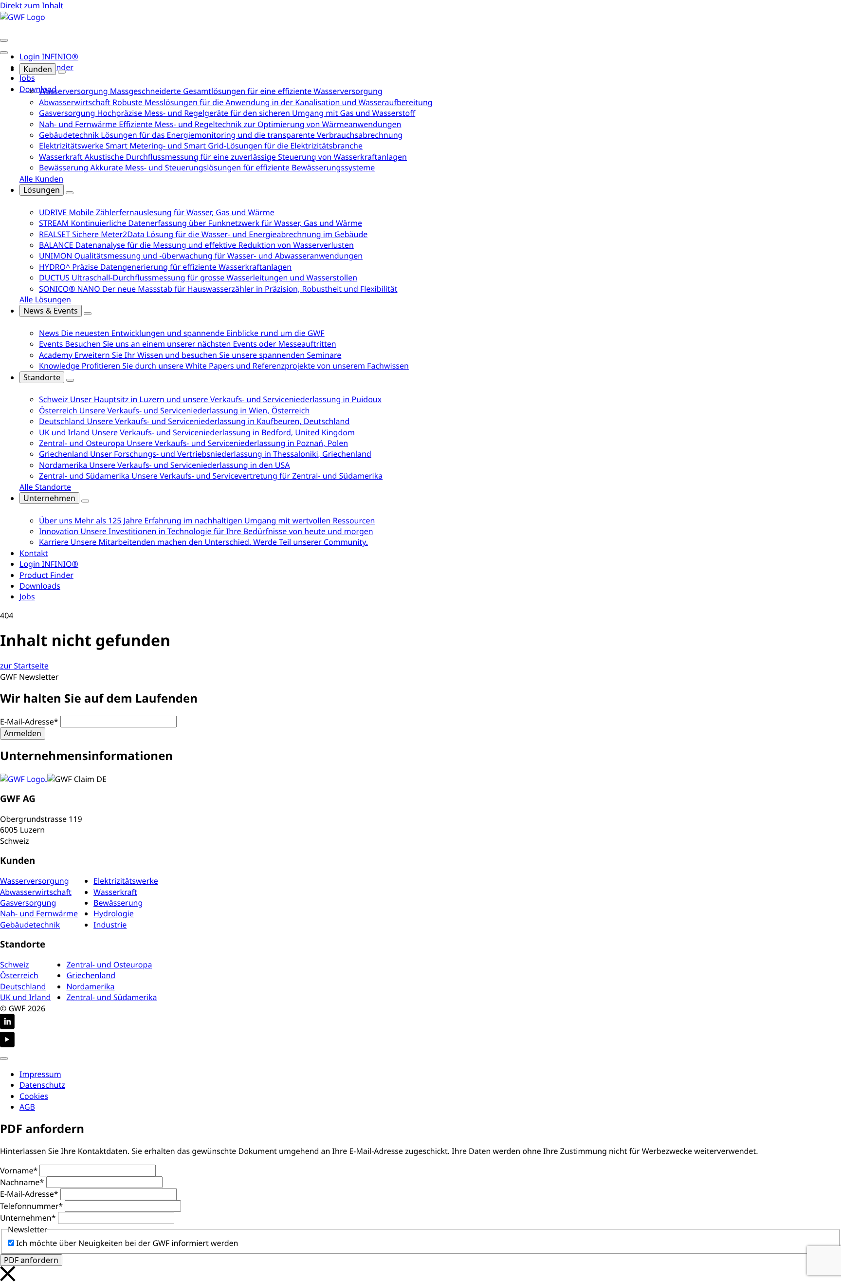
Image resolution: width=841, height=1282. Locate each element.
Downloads (39, 585)
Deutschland (23, 986)
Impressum (40, 1074)
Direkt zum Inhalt (31, 5)
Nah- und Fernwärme (39, 913)
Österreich (19, 975)
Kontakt (33, 553)
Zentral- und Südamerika (111, 997)
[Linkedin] (420, 1023)
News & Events (50, 310)
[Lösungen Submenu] (69, 192)
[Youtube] (420, 1041)
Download (37, 89)
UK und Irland (25, 997)
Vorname (18, 1170)
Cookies (33, 1096)
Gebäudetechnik (30, 924)
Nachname (22, 1182)
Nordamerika (90, 986)
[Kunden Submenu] (62, 72)
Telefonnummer (31, 1206)
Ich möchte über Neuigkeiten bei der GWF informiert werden (127, 1243)
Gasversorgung (28, 902)
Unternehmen (49, 498)
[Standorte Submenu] (70, 380)
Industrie (110, 924)
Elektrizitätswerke (125, 880)
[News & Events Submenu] (87, 313)
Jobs (27, 78)
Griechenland (90, 975)
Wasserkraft (115, 892)
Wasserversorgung (34, 880)
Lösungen (41, 190)
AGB (27, 1106)
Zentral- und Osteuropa (109, 964)
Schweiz (14, 964)
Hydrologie (113, 913)
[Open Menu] (4, 40)
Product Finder (46, 575)
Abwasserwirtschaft (36, 892)
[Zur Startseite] (23, 778)
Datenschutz (42, 1084)
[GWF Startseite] (22, 16)
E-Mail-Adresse (29, 721)
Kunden (37, 69)
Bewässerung (118, 902)
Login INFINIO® (48, 56)
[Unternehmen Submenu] (85, 501)
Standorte (41, 377)
